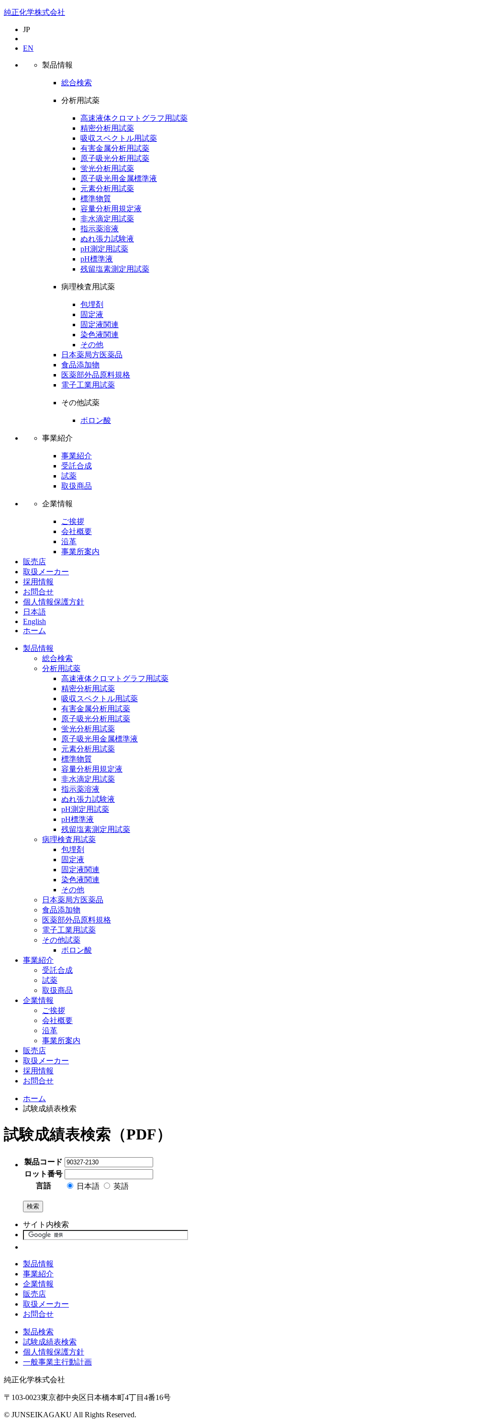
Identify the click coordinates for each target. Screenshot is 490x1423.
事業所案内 (80, 551)
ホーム (34, 630)
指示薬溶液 (99, 229)
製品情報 (38, 648)
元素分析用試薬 (107, 188)
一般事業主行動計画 (57, 1362)
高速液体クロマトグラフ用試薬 (134, 118)
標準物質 (95, 198)
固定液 (91, 314)
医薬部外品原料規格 (95, 375)
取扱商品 (76, 486)
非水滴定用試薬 (107, 219)
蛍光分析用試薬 (107, 168)
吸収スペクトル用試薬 (118, 138)
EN (28, 48)
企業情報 (38, 1000)
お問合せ (38, 592)
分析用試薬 (61, 668)
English (34, 621)
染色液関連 (99, 334)
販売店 (34, 562)
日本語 (34, 612)
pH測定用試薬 (104, 249)
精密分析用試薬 (107, 128)
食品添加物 (80, 365)
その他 (91, 345)
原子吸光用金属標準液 (118, 178)
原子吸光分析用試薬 (114, 158)
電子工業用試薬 (88, 385)
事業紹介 (76, 456)
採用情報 (38, 582)
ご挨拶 (72, 521)
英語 (120, 1186)
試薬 (69, 476)
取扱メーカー (46, 572)
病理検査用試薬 (69, 839)
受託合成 (76, 466)
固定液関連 (99, 324)
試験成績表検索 (50, 1342)
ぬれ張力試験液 (107, 239)
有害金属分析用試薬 (114, 148)
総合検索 (76, 83)
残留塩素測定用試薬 (114, 269)
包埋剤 (91, 304)
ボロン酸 (95, 420)
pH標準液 (96, 259)
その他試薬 (61, 940)
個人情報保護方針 (53, 602)
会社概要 (76, 531)
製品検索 (38, 1332)
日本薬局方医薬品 (91, 355)
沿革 (69, 541)
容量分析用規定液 (111, 209)
